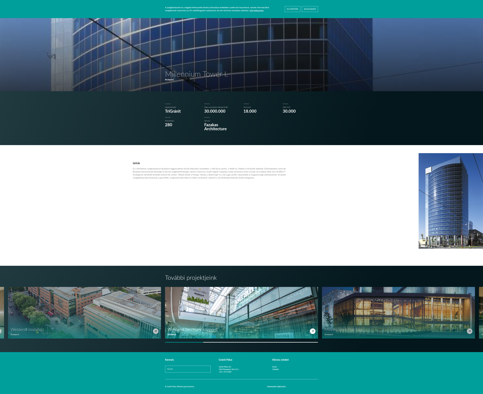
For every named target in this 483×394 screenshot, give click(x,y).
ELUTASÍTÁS (292, 9)
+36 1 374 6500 (225, 372)
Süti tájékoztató (257, 11)
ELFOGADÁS (310, 9)
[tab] (184, 342)
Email (274, 367)
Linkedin (275, 369)
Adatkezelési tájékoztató (276, 387)
